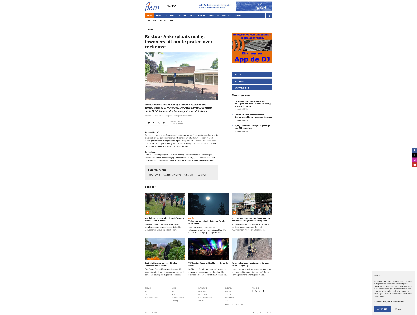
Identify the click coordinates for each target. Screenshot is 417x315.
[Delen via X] (158, 122)
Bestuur (228, 294)
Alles (148, 20)
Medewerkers (229, 297)
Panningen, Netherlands (177, 6)
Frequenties (202, 294)
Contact (201, 301)
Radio (172, 15)
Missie (227, 301)
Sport (155, 20)
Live (146, 291)
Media (192, 15)
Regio (158, 15)
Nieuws (150, 15)
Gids (146, 294)
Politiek (163, 20)
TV (166, 15)
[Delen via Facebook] (154, 122)
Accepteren (382, 309)
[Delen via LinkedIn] (149, 122)
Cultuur (171, 20)
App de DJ (175, 301)
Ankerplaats (154, 175)
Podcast (182, 15)
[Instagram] (259, 291)
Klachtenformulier (205, 297)
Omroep (201, 15)
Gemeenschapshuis (172, 175)
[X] (256, 291)
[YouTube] (263, 291)
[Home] (154, 6)
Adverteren (214, 15)
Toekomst (201, 175)
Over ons (228, 291)
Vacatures (226, 15)
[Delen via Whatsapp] (163, 122)
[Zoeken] (268, 15)
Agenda (238, 15)
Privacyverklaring (258, 313)
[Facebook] (252, 291)
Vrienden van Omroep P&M (234, 304)
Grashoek (188, 175)
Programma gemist (151, 297)
